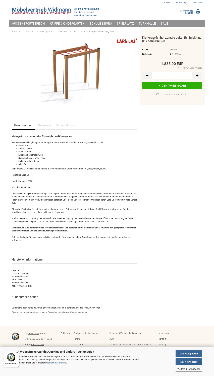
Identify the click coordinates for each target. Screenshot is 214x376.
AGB (112, 339)
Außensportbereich (28, 23)
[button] (147, 75)
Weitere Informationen (188, 369)
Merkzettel (197, 2)
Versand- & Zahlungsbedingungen (125, 333)
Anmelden (82, 312)
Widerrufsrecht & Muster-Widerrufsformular (130, 344)
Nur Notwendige (189, 361)
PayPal (77, 339)
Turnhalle (147, 23)
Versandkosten (66, 125)
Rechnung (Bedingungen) (86, 333)
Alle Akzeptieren (189, 353)
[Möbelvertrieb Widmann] (42, 11)
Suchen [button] (167, 2)
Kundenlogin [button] (182, 2)
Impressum (163, 333)
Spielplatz (125, 23)
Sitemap (162, 344)
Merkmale (44, 125)
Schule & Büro (101, 23)
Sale (164, 23)
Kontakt (162, 339)
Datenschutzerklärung (55, 362)
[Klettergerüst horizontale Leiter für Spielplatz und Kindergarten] (74, 73)
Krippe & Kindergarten (67, 23)
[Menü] (17, 353)
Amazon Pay (79, 344)
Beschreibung (23, 125)
